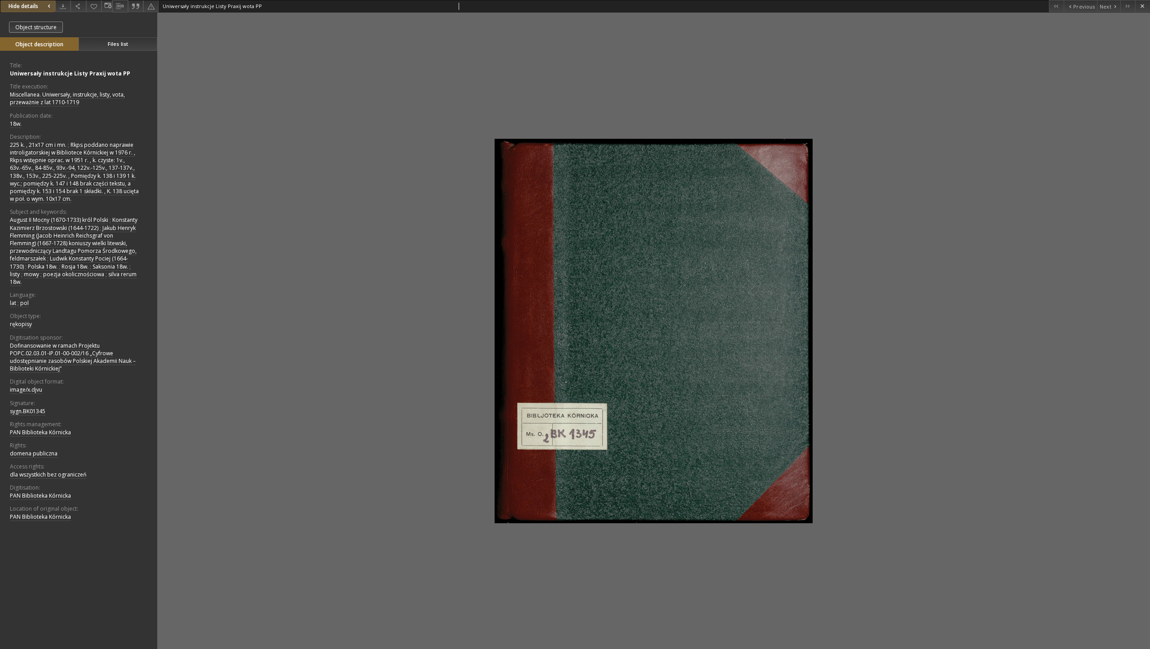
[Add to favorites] (94, 6)
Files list (118, 43)
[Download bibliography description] (120, 6)
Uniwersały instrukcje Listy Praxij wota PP (70, 73)
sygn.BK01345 (27, 411)
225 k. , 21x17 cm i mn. (38, 145)
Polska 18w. (43, 266)
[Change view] (107, 6)
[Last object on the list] (1127, 6)
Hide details (23, 6)
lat (13, 303)
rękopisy (21, 324)
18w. (16, 124)
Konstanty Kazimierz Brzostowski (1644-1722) (73, 223)
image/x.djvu (26, 389)
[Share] (78, 6)
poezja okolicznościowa (73, 274)
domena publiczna (34, 453)
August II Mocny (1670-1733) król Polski (59, 220)
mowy (31, 274)
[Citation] (135, 6)
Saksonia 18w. (110, 266)
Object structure (36, 27)
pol (24, 303)
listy (15, 274)
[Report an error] (151, 6)
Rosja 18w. (75, 266)
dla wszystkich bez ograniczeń (48, 474)
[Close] (1142, 6)
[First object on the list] (1056, 6)
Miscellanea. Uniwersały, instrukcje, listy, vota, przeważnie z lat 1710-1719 (67, 98)
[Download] (63, 6)
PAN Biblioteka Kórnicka (40, 432)
